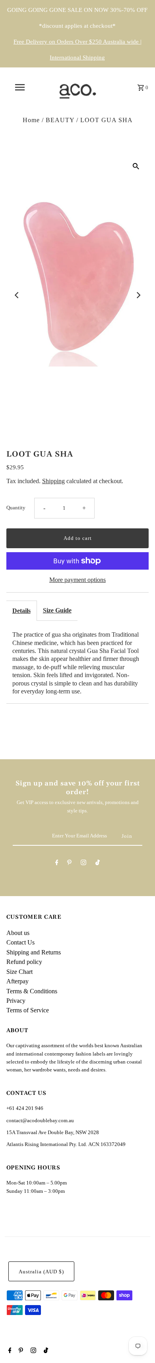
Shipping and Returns (33, 952)
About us (17, 932)
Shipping (53, 481)
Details (21, 610)
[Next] (138, 295)
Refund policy (24, 961)
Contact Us (20, 942)
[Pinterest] (69, 864)
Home (31, 120)
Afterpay (17, 981)
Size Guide (57, 610)
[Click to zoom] (136, 166)
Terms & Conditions (31, 991)
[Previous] (17, 295)
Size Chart (19, 971)
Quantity (15, 508)
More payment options (77, 579)
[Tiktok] (97, 864)
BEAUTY (60, 120)
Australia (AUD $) (41, 1272)
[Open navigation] (20, 87)
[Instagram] (83, 864)
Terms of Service (27, 1010)
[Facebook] (56, 864)
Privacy (15, 1000)
